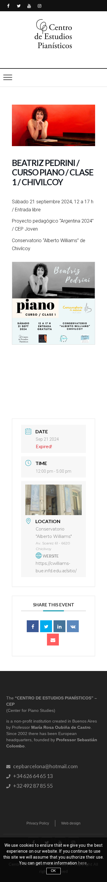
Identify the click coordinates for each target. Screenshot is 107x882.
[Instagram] (39, 6)
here (82, 863)
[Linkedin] (59, 626)
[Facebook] (8, 6)
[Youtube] (29, 6)
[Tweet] (46, 626)
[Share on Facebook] (33, 626)
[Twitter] (19, 6)
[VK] (73, 626)
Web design (71, 823)
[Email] (53, 639)
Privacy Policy (37, 823)
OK (53, 871)
